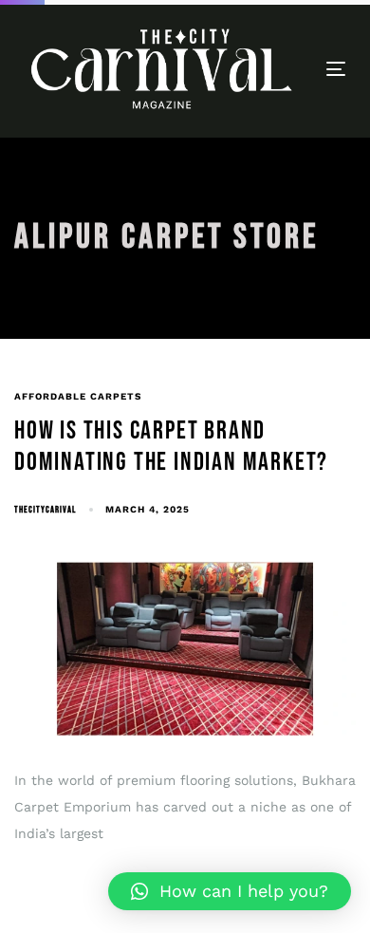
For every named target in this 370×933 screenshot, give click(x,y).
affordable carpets (77, 396)
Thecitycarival (45, 509)
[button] (229, 891)
